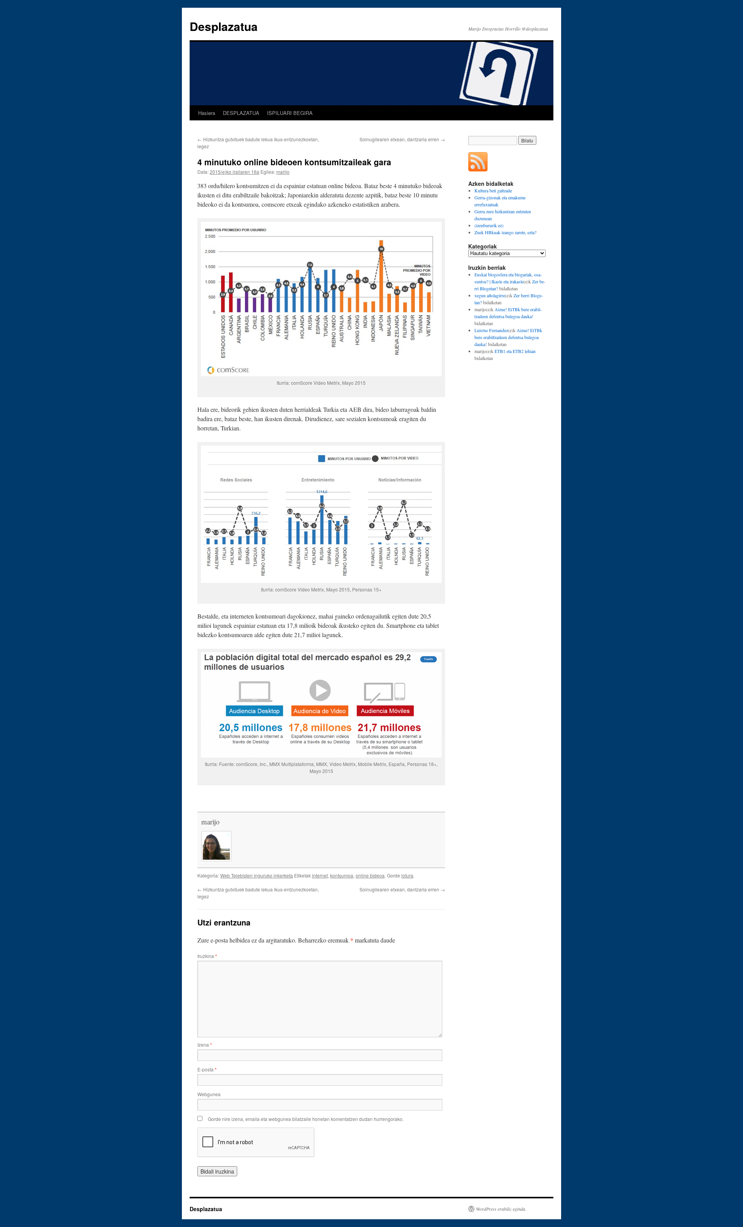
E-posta (207, 1069)
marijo (282, 171)
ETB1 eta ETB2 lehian (515, 351)
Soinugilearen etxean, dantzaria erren (402, 139)
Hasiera (206, 113)
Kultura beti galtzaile (493, 190)
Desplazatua (224, 26)
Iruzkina (207, 956)
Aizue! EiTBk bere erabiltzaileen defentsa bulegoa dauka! (508, 337)
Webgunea (209, 1094)
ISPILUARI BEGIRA (290, 113)
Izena (204, 1044)
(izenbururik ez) (488, 225)
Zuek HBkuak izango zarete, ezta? (505, 232)
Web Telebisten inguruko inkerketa (256, 875)
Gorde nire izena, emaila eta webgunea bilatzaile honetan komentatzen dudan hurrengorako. (306, 1119)
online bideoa (370, 875)
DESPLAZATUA (241, 113)
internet (320, 875)
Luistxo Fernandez (491, 330)
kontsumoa (341, 875)
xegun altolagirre (489, 295)
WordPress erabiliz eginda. (501, 1209)
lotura (407, 875)
